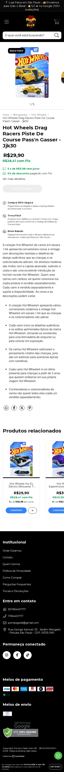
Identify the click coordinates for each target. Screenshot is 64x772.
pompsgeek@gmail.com (23, 622)
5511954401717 (17, 609)
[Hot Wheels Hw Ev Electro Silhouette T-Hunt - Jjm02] (32, 510)
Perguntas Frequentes (17, 584)
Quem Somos (11, 564)
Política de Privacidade (17, 570)
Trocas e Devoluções (15, 591)
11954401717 (15, 616)
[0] (57, 22)
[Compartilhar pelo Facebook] (14, 409)
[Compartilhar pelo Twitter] (22, 409)
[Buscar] (57, 35)
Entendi (55, 767)
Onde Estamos (12, 550)
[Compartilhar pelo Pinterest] (29, 409)
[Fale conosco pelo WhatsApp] (58, 756)
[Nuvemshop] (14, 756)
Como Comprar (12, 577)
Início (6, 114)
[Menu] (7, 22)
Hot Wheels (38, 114)
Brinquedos (20, 114)
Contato (8, 557)
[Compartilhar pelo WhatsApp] (6, 408)
